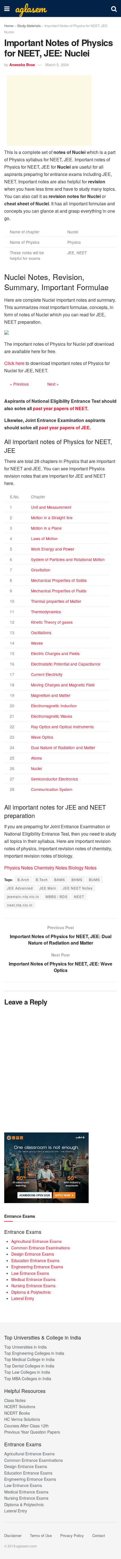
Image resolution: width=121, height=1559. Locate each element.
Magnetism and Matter (50, 695)
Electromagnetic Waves (51, 716)
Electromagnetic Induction (54, 705)
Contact (98, 1535)
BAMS (59, 879)
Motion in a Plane (46, 528)
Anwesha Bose (22, 64)
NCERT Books (17, 1413)
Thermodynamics (46, 611)
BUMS (94, 879)
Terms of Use (41, 1535)
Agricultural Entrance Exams (36, 1241)
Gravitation (40, 570)
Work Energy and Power (52, 549)
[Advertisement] (49, 110)
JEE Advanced (20, 888)
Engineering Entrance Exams (37, 1266)
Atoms (36, 758)
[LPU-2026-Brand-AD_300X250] (46, 1167)
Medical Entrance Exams (33, 1279)
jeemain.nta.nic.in (23, 896)
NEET (79, 896)
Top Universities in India (25, 1347)
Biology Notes (82, 867)
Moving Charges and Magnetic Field (63, 685)
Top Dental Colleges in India (29, 1366)
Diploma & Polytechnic (31, 1292)
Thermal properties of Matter (56, 601)
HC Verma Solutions (22, 1419)
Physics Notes (18, 867)
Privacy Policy (72, 1535)
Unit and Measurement (51, 507)
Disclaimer (12, 1535)
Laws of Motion (44, 538)
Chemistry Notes (50, 867)
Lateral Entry (22, 1298)
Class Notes (15, 1400)
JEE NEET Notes (78, 888)
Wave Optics (42, 737)
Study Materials (29, 25)
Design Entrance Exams (32, 1254)
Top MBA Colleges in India (27, 1378)
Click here (14, 363)
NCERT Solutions (19, 1406)
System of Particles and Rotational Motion (68, 559)
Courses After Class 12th (26, 1425)
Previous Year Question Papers (32, 1432)
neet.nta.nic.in (20, 905)
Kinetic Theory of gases (52, 622)
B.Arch (23, 879)
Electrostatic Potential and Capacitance (65, 664)
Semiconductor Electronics (54, 779)
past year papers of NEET (60, 408)
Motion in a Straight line (52, 517)
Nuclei (36, 768)
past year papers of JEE (64, 427)
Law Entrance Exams (30, 1273)
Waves (37, 643)
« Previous (19, 384)
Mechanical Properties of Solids (59, 580)
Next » (53, 384)
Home (9, 25)
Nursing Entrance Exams (33, 1285)
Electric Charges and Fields (55, 653)
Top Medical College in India (29, 1359)
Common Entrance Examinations (40, 1248)
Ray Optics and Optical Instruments (62, 726)
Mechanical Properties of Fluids (58, 590)
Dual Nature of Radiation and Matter (63, 747)
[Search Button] (114, 8)
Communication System (51, 789)
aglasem (30, 8)
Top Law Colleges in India (27, 1372)
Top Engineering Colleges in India (34, 1353)
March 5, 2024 (57, 64)
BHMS (76, 879)
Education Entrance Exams (35, 1260)
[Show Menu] (7, 8)
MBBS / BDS (57, 896)
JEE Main (47, 888)
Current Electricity (46, 674)
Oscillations (41, 632)
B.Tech (42, 879)
